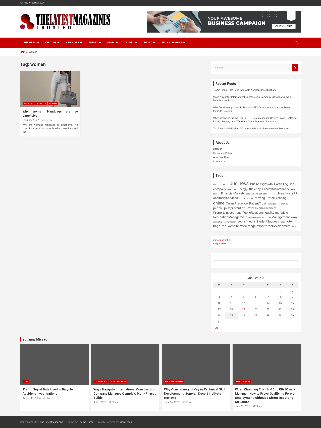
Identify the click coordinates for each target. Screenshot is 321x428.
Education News (174, 381)
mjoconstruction (222, 240)
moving (260, 198)
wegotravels (220, 243)
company (219, 189)
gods (248, 194)
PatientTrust (257, 203)
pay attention (283, 204)
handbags (273, 194)
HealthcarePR (287, 193)
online (218, 203)
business (239, 183)
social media (246, 221)
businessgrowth (261, 184)
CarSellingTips (284, 184)
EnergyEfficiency (249, 189)
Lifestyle (72, 42)
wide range (248, 226)
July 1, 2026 (99, 402)
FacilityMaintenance (276, 189)
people (218, 208)
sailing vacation (229, 222)
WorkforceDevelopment (273, 226)
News (111, 42)
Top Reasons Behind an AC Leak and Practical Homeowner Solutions (251, 128)
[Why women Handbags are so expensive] (50, 89)
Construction (118, 381)
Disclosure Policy (222, 153)
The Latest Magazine (51, 421)
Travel (129, 42)
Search (295, 67)
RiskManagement (277, 217)
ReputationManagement (230, 217)
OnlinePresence (237, 203)
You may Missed (34, 339)
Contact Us (219, 161)
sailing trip (217, 222)
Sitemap (217, 148)
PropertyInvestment (227, 213)
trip (224, 226)
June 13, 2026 (242, 406)
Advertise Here (221, 157)
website (233, 226)
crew (234, 189)
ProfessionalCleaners (262, 208)
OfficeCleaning (276, 198)
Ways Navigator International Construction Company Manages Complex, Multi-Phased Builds (124, 393)
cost (229, 189)
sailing (294, 218)
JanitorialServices (225, 198)
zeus (294, 226)
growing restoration (259, 194)
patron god (272, 204)
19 (243, 309)
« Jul (215, 327)
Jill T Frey (47, 120)
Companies (100, 381)
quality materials (276, 213)
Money (93, 42)
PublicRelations (253, 213)
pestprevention (234, 208)
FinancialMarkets (233, 193)
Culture (51, 42)
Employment (243, 381)
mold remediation (246, 198)
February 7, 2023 (31, 120)
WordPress (126, 421)
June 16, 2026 (171, 402)
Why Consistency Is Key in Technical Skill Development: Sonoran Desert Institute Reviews (194, 393)
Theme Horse (85, 421)
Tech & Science (172, 42)
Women (53, 103)
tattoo (283, 222)
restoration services (256, 218)
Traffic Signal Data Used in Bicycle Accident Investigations (245, 89)
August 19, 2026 (31, 398)
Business (29, 42)
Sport (147, 42)
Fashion (28, 103)
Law (26, 381)
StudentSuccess (267, 221)
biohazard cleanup (220, 184)
